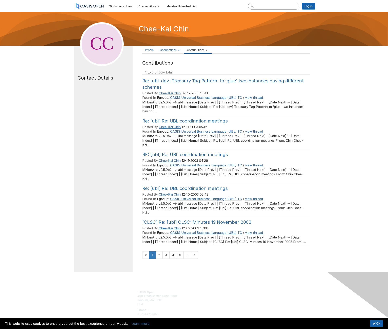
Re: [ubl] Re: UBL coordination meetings (185, 121)
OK (377, 323)
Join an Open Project (210, 298)
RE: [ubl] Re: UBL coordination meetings (185, 154)
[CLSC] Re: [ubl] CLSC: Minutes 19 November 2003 (196, 222)
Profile (149, 50)
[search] (252, 6)
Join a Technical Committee (214, 304)
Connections (168, 50)
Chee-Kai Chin (170, 93)
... (187, 255)
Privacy (259, 296)
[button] (149, 6)
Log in (309, 6)
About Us (260, 292)
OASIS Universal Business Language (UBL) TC (206, 98)
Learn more (140, 324)
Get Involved (204, 292)
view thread (254, 98)
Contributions (196, 50)
